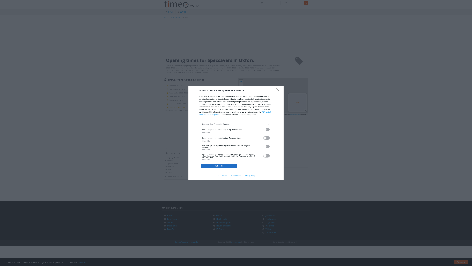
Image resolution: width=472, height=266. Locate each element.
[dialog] (236, 133)
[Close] (278, 90)
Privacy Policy (250, 175)
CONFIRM (219, 166)
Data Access (236, 175)
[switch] (266, 129)
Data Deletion (222, 175)
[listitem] (236, 124)
